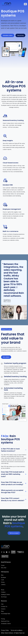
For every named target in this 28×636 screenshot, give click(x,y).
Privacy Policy (5, 630)
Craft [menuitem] (2, 580)
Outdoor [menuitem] (3, 592)
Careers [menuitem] (3, 609)
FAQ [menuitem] (2, 604)
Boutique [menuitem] (3, 577)
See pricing (20, 35)
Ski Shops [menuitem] (4, 597)
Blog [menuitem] (2, 611)
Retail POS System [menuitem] (6, 562)
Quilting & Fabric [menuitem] (5, 594)
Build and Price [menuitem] (5, 621)
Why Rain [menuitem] (3, 567)
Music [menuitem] (2, 589)
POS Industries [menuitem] (5, 571)
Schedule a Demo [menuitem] (6, 623)
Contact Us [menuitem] (4, 606)
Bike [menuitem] (2, 575)
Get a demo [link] (6, 357)
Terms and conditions (16, 630)
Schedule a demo (7, 35)
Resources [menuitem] (4, 600)
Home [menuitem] (2, 565)
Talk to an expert (14, 533)
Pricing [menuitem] (3, 619)
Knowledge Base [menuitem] (5, 613)
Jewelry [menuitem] (3, 584)
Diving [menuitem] (2, 582)
